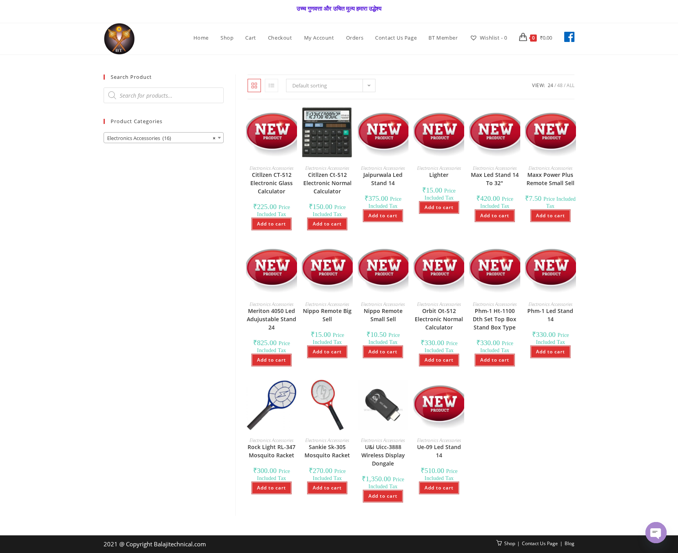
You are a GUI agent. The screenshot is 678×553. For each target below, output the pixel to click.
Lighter (438, 174)
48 (560, 85)
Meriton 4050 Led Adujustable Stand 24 (271, 319)
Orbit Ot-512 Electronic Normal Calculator (439, 319)
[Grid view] (254, 85)
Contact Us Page (540, 543)
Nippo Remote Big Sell (327, 315)
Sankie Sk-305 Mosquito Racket (327, 451)
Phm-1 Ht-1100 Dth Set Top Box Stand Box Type (494, 319)
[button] (269, 121)
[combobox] (164, 137)
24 (550, 85)
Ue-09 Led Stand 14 (439, 451)
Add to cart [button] (271, 223)
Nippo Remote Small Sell (383, 315)
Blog (569, 543)
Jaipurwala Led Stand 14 (383, 179)
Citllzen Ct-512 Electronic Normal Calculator (327, 183)
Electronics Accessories (271, 168)
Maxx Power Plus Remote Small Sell (550, 179)
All (570, 85)
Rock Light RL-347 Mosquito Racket (271, 451)
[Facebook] (569, 37)
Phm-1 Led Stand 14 (550, 315)
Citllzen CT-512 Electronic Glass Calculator (271, 183)
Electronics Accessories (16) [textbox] (161, 138)
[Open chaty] (656, 532)
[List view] (271, 85)
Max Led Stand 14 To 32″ (495, 179)
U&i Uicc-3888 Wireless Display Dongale (383, 455)
